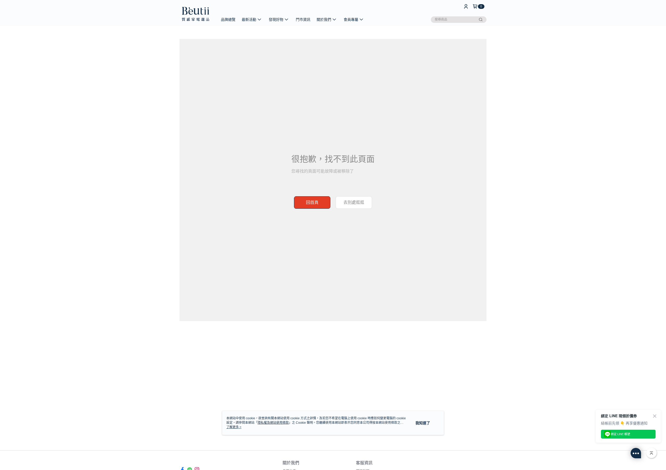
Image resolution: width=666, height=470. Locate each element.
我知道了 (422, 423)
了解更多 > (233, 427)
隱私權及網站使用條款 (273, 423)
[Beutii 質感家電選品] (196, 13)
